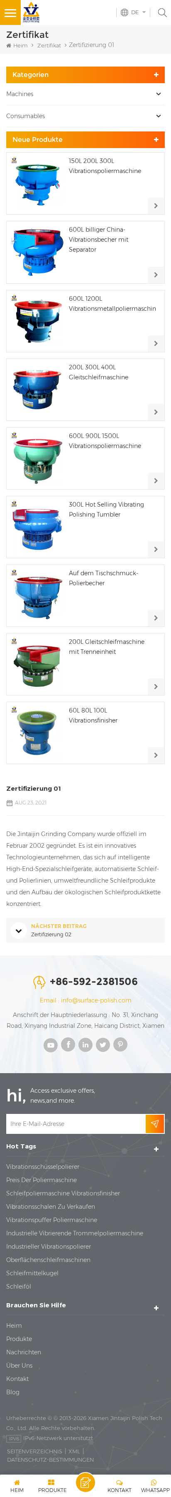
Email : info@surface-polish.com (86, 1000)
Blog (13, 1392)
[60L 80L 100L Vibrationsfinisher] (37, 732)
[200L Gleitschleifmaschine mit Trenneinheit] (37, 664)
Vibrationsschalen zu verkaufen (50, 1206)
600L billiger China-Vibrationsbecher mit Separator (98, 239)
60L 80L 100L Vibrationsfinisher (93, 715)
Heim (20, 45)
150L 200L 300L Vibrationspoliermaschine (105, 166)
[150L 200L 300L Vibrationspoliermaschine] (37, 183)
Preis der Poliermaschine (41, 1180)
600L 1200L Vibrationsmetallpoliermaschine (112, 303)
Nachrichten (23, 1352)
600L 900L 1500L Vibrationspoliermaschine (105, 441)
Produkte (19, 1339)
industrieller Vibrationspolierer (48, 1246)
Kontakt (17, 1379)
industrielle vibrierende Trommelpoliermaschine (74, 1233)
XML (74, 1451)
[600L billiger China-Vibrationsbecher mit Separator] (37, 252)
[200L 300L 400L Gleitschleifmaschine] (37, 389)
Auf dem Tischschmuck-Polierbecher (103, 578)
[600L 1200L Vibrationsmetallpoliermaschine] (37, 321)
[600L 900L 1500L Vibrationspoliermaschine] (37, 458)
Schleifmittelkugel (32, 1273)
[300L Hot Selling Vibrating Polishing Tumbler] (37, 527)
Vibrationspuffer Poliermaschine (51, 1220)
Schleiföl (18, 1286)
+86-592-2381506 (94, 981)
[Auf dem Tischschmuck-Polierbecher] (37, 595)
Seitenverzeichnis (34, 1451)
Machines (19, 94)
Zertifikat (49, 45)
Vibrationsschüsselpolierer (42, 1166)
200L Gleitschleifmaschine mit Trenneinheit (106, 647)
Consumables (25, 116)
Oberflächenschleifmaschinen (48, 1260)
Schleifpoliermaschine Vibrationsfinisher (63, 1193)
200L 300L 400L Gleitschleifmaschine (98, 372)
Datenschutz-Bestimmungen (50, 1459)
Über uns (19, 1365)
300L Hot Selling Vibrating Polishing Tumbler (106, 509)
